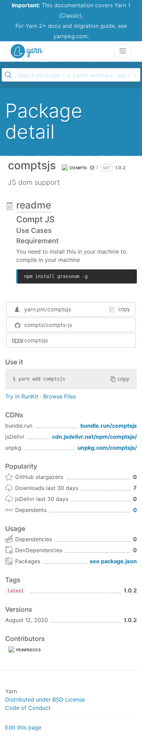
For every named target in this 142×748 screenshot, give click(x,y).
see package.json (113, 561)
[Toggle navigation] (122, 51)
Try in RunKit (21, 396)
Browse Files (59, 396)
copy (124, 309)
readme (33, 205)
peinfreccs (28, 650)
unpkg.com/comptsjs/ (107, 447)
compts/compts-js (48, 324)
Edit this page (23, 727)
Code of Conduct (28, 707)
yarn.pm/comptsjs (47, 309)
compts (78, 167)
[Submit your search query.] (8, 75)
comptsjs (36, 340)
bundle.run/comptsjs (108, 425)
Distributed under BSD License (45, 699)
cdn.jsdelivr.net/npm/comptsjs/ (94, 436)
